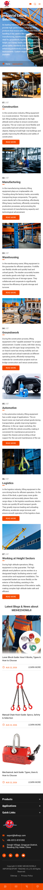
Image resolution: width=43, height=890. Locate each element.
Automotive (9, 408)
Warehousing (10, 257)
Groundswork (10, 332)
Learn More (34, 667)
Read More (11, 142)
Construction (10, 106)
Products (7, 799)
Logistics (7, 483)
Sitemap (13, 876)
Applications (17, 64)
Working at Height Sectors (18, 558)
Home (8, 64)
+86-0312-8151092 (16, 840)
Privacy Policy (27, 876)
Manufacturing (11, 182)
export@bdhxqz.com (16, 835)
